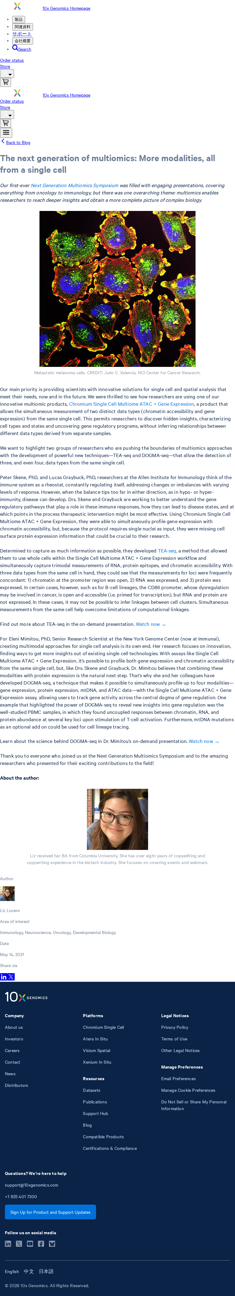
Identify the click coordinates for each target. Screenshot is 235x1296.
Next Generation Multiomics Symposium (74, 185)
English (12, 1271)
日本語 (46, 1271)
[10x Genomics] (26, 997)
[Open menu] (6, 133)
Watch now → (151, 623)
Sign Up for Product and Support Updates (50, 1212)
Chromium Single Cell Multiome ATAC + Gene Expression (131, 403)
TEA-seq (167, 550)
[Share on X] (11, 979)
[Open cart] (5, 82)
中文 (29, 1271)
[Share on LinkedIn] (3, 979)
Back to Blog (18, 142)
